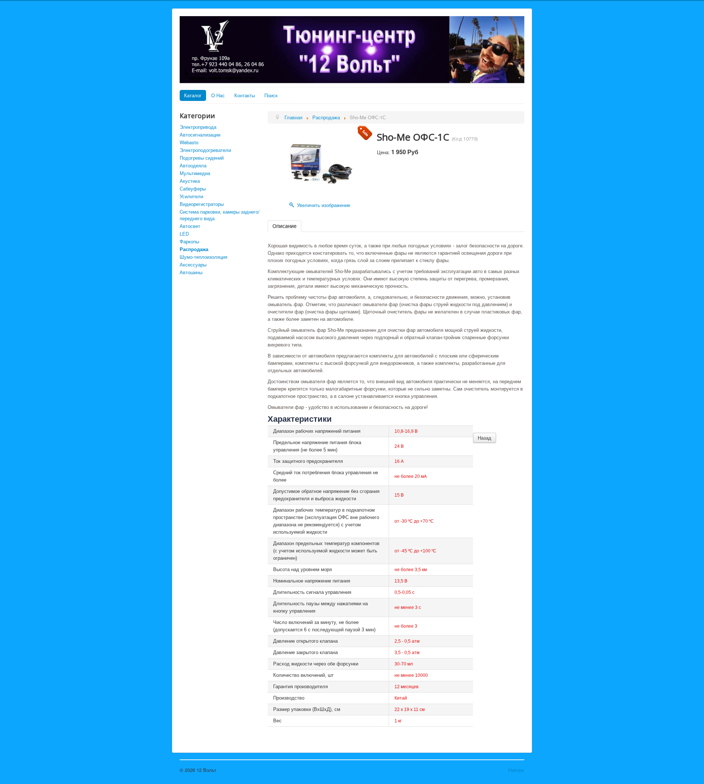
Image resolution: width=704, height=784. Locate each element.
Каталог (193, 95)
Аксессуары (193, 264)
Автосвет (190, 225)
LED (184, 233)
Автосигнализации (200, 134)
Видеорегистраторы (202, 203)
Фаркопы (189, 241)
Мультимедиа (195, 173)
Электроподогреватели (205, 149)
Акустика (190, 180)
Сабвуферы (193, 188)
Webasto (189, 142)
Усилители (191, 196)
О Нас (218, 95)
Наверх (516, 769)
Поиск (271, 95)
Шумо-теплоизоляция (203, 256)
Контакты (244, 95)
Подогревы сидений (202, 157)
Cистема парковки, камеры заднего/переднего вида (220, 215)
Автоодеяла (193, 165)
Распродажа (194, 249)
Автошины (191, 272)
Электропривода (198, 126)
